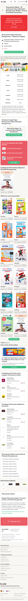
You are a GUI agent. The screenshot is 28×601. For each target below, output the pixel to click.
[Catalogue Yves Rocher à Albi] (24, 484)
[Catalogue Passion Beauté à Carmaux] (17, 484)
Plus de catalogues (14, 339)
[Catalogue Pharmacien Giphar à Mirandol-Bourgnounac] (4, 484)
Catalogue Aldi (4, 570)
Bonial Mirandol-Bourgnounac (8, 534)
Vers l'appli (14, 27)
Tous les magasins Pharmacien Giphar (14, 52)
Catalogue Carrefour (5, 561)
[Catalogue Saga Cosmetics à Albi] (10, 484)
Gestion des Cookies (18, 595)
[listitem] (7, 182)
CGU (2, 595)
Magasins (18, 534)
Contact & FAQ (4, 575)
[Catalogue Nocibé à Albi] (4, 488)
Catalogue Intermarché (5, 568)
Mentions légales (4, 593)
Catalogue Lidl (4, 557)
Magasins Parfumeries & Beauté (8, 536)
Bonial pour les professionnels (7, 577)
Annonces (24, 4)
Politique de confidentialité (19, 593)
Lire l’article (14, 367)
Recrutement (3, 579)
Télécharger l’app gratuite (6, 551)
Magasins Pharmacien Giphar (8, 537)
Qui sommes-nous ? (5, 547)
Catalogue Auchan (4, 566)
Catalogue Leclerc (4, 559)
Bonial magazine (4, 549)
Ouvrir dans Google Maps (14, 134)
